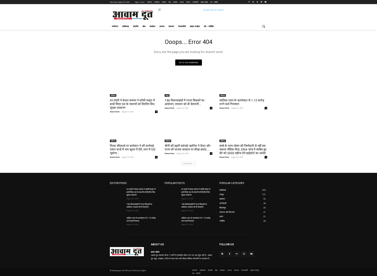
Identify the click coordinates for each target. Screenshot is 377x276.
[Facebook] (249, 2)
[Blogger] (222, 254)
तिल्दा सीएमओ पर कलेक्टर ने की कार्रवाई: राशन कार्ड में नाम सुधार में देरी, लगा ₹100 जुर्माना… (133, 149)
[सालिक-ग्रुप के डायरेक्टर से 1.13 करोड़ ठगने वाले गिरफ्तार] (243, 85)
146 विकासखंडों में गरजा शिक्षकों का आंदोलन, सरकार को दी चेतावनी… (184, 102)
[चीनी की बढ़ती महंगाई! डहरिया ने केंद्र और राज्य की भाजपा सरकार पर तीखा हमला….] (188, 130)
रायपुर (167, 95)
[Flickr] (237, 254)
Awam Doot (115, 112)
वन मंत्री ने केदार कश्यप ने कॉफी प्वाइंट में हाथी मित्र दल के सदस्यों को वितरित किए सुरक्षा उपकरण (132, 104)
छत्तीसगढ (113, 95)
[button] (263, 26)
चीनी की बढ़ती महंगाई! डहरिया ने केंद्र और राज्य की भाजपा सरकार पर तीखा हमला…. (187, 147)
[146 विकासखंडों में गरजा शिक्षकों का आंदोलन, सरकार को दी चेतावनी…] (188, 85)
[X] (257, 2)
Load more (187, 163)
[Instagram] (253, 2)
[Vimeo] (261, 2)
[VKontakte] (251, 254)
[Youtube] (265, 2)
